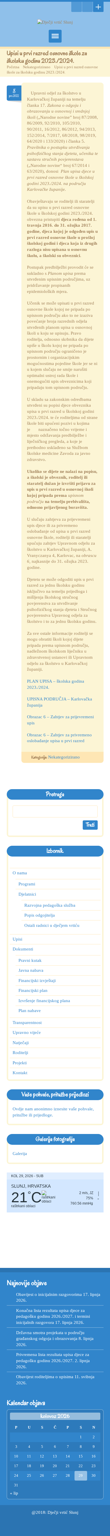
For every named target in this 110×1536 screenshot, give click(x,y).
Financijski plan (33, 990)
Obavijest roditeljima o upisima (44, 1376)
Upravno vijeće (26, 1032)
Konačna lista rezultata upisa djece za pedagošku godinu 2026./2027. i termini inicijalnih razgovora (53, 1316)
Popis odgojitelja (39, 915)
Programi (26, 884)
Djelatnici (27, 894)
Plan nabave (29, 1010)
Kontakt (19, 1072)
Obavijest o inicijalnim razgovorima (49, 1294)
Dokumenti (23, 949)
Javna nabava (30, 970)
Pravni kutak (30, 960)
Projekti (19, 1062)
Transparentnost (26, 1022)
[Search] (76, 7)
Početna (13, 67)
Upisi (17, 939)
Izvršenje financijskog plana (44, 1000)
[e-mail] (87, 7)
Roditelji (20, 1052)
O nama (20, 873)
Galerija (20, 1153)
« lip (14, 1493)
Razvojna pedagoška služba (49, 905)
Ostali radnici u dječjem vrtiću (51, 925)
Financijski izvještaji (37, 980)
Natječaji (20, 1042)
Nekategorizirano (36, 67)
